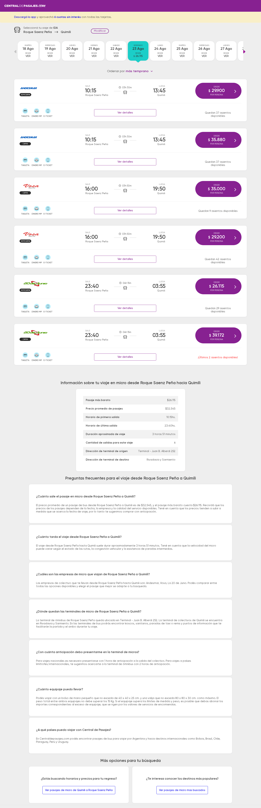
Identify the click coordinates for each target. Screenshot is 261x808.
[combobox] (139, 71)
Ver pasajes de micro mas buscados (182, 790)
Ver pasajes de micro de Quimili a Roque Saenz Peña (79, 790)
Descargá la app (25, 17)
